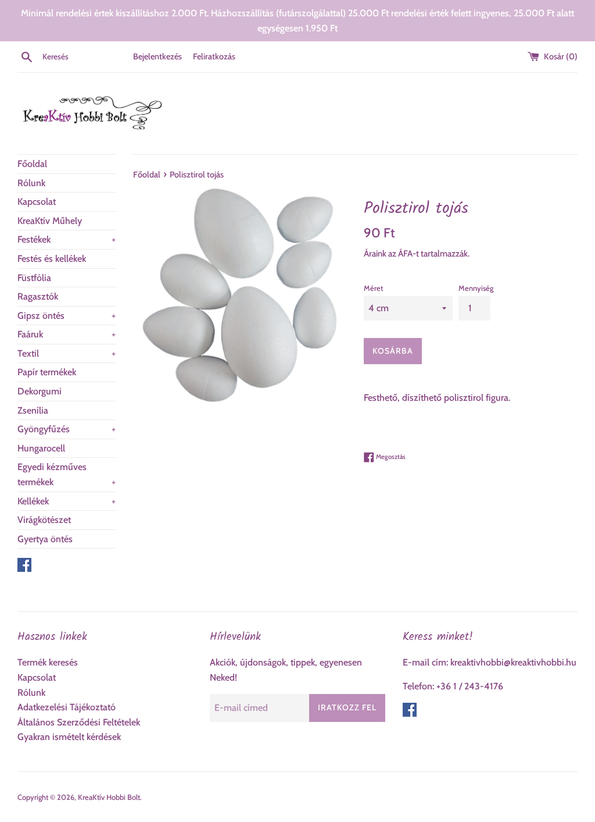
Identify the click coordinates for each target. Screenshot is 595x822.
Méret (373, 288)
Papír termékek (46, 372)
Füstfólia (34, 277)
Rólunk (31, 182)
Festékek (66, 239)
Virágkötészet (44, 519)
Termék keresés (47, 662)
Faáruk (66, 334)
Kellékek (66, 501)
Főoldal (32, 163)
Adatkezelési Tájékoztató (66, 707)
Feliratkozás (214, 56)
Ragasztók (37, 296)
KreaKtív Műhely (49, 220)
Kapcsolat (36, 201)
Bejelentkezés (157, 56)
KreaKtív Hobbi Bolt (109, 797)
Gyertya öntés (45, 539)
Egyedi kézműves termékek (66, 474)
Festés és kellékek (51, 258)
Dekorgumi (39, 391)
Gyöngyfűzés (66, 429)
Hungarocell (41, 448)
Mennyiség (475, 288)
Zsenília (32, 410)
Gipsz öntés (66, 315)
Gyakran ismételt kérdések (69, 736)
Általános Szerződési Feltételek (78, 722)
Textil (66, 353)
